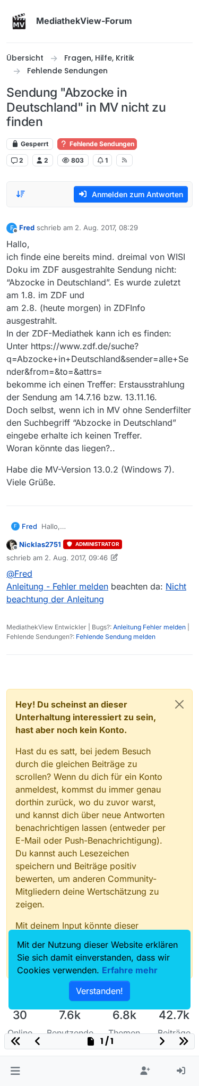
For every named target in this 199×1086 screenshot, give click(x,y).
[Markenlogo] (19, 21)
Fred (26, 227)
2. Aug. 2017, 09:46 (76, 557)
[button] (15, 1071)
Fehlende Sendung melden (115, 637)
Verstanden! (99, 991)
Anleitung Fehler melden (149, 627)
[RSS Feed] (124, 160)
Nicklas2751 (40, 544)
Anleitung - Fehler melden (57, 586)
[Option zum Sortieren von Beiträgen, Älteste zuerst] (20, 194)
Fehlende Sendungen (101, 144)
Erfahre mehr (130, 970)
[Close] (179, 704)
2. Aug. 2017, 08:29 (106, 227)
